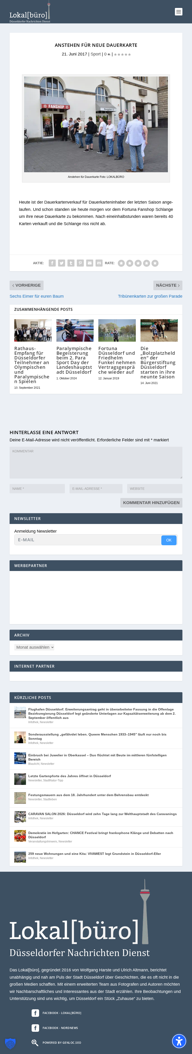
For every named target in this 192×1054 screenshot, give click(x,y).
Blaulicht (33, 763)
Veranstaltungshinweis (42, 841)
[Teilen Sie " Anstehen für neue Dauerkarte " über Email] (89, 263)
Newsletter (46, 722)
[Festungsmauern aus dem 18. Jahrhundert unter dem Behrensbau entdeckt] (20, 798)
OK (169, 540)
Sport (96, 54)
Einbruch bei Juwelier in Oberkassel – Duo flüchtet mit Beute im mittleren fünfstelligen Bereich (97, 757)
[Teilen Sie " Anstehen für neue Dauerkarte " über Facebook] (52, 263)
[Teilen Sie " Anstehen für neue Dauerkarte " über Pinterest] (80, 263)
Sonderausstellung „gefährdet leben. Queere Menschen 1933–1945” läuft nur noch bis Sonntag (97, 736)
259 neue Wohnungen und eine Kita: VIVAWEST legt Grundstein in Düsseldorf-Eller (94, 854)
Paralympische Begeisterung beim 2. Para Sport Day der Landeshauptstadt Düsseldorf (74, 360)
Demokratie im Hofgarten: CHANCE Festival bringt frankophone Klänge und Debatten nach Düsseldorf (100, 835)
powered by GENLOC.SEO (62, 1043)
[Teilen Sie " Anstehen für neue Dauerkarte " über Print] (99, 263)
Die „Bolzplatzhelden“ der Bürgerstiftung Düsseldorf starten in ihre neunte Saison (158, 362)
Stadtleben (50, 799)
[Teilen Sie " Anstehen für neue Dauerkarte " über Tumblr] (71, 263)
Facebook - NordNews (60, 1028)
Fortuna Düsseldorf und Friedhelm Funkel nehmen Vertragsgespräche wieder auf (117, 360)
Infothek (33, 722)
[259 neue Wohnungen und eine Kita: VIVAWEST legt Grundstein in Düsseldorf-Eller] (20, 857)
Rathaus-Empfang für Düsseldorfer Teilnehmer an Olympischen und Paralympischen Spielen (32, 364)
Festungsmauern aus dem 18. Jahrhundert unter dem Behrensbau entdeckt (88, 795)
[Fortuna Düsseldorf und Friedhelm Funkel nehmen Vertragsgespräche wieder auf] (117, 330)
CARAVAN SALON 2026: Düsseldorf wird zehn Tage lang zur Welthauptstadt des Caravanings (102, 814)
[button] (178, 11)
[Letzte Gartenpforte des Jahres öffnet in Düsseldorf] (20, 779)
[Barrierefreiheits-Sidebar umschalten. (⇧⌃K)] (179, 1041)
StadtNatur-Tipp (53, 780)
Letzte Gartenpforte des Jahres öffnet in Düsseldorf (69, 776)
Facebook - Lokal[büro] (62, 1013)
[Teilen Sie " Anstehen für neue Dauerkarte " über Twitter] (61, 263)
